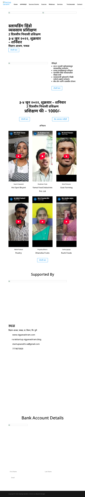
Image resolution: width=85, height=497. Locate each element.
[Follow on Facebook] (9, 353)
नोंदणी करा (13, 50)
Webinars (52, 4)
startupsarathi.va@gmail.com (26, 344)
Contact (79, 4)
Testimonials (71, 4)
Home (16, 4)
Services (60, 4)
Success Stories (34, 4)
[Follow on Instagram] (13, 353)
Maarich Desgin (40, 494)
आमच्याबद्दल (23, 4)
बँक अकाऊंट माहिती (60, 119)
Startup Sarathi (23, 494)
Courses (43, 4)
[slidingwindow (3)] (28, 63)
